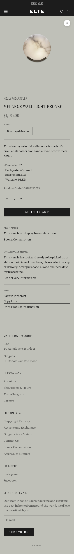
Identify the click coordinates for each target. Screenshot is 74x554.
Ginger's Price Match (18, 434)
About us (10, 381)
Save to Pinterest (15, 296)
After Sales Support (17, 454)
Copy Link (10, 301)
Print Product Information (21, 307)
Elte (32, 3)
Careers (9, 401)
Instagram (11, 474)
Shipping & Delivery (17, 421)
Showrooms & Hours (17, 387)
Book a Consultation (17, 239)
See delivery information (20, 278)
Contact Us (11, 440)
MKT (35, 3)
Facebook (10, 480)
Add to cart (37, 212)
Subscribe (19, 532)
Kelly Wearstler (15, 98)
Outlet (40, 3)
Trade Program (14, 394)
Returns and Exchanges (20, 427)
